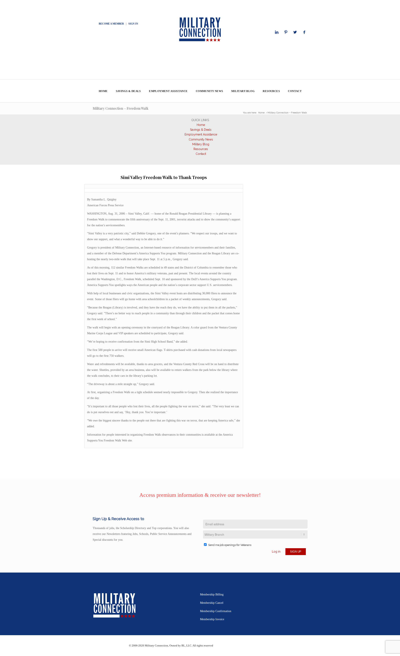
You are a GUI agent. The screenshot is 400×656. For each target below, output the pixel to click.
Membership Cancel (211, 602)
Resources (201, 149)
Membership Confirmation (215, 611)
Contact (201, 153)
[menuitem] (103, 91)
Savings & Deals (200, 129)
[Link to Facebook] (304, 32)
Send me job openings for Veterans (229, 545)
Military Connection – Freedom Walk (120, 108)
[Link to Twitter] (295, 32)
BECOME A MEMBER (111, 23)
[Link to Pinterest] (286, 32)
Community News (201, 139)
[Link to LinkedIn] (277, 32)
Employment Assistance (201, 134)
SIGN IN (133, 23)
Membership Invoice (212, 619)
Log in (276, 551)
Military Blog (200, 144)
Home (201, 125)
